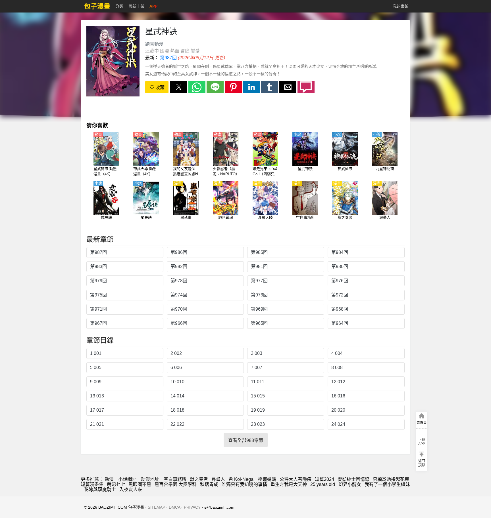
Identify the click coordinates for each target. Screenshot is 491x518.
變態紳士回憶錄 (353, 479)
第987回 (168, 57)
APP (153, 6)
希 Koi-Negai (241, 479)
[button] (178, 87)
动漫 (109, 479)
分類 (119, 6)
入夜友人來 (130, 489)
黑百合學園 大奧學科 (176, 484)
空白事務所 (175, 479)
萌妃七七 (116, 484)
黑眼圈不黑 (139, 484)
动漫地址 (150, 479)
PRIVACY (192, 507)
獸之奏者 (199, 479)
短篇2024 (324, 479)
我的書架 (401, 6)
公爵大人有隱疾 (295, 479)
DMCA (174, 507)
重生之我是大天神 (289, 484)
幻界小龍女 (349, 484)
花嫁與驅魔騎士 (100, 489)
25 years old (322, 484)
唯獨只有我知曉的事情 (244, 484)
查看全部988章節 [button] (245, 440)
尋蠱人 (218, 479)
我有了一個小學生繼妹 (387, 484)
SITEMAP (156, 507)
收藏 (159, 87)
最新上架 (136, 6)
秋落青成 (209, 484)
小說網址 (127, 479)
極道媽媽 (267, 479)
